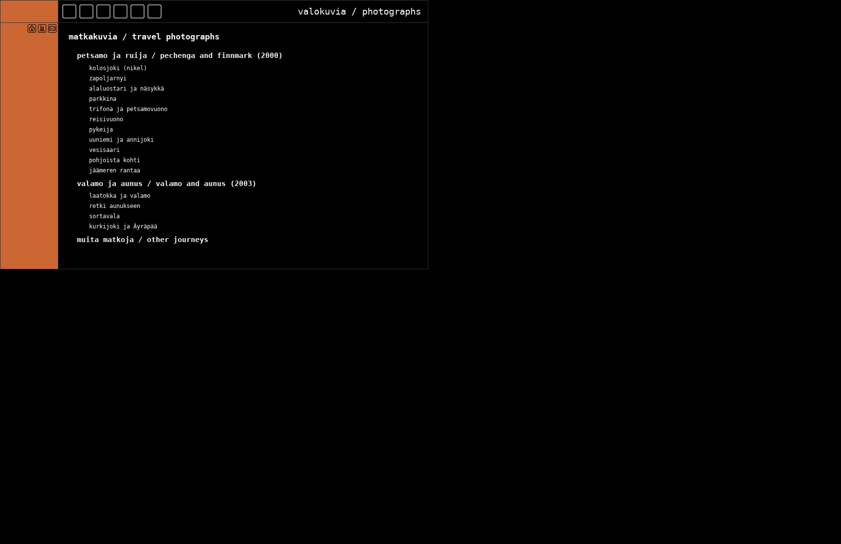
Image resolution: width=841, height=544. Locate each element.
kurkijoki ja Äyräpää (123, 226)
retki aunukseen (114, 206)
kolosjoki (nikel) (118, 68)
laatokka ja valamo (119, 195)
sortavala (104, 216)
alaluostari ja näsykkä (126, 88)
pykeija (101, 129)
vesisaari (104, 150)
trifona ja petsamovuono (128, 109)
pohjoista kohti (114, 160)
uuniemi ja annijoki (121, 139)
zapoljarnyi (108, 78)
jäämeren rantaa (114, 170)
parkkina (102, 98)
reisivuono (106, 119)
